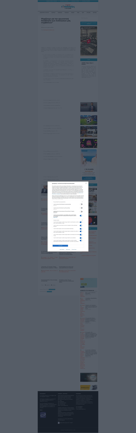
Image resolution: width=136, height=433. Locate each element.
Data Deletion (62, 249)
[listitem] (68, 201)
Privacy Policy (74, 249)
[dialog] (68, 216)
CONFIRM (60, 245)
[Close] (86, 184)
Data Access (68, 249)
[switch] (81, 204)
